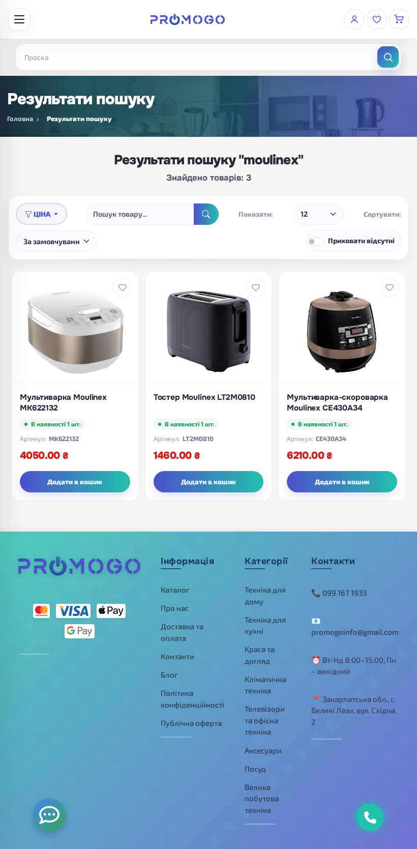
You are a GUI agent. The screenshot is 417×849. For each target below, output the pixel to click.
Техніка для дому (265, 595)
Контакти (177, 656)
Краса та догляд (260, 655)
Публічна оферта (191, 722)
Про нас (175, 607)
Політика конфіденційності (192, 698)
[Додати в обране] (122, 287)
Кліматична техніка (265, 685)
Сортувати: (382, 214)
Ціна (42, 214)
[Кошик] (399, 19)
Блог (169, 674)
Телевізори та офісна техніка (265, 720)
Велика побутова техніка (262, 798)
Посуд (255, 768)
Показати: (256, 214)
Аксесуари (263, 750)
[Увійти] (354, 19)
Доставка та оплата (182, 632)
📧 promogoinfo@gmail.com (355, 626)
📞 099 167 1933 (339, 592)
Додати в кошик (74, 482)
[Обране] (376, 19)
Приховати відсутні (361, 240)
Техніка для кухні (265, 625)
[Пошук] (388, 57)
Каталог (175, 589)
